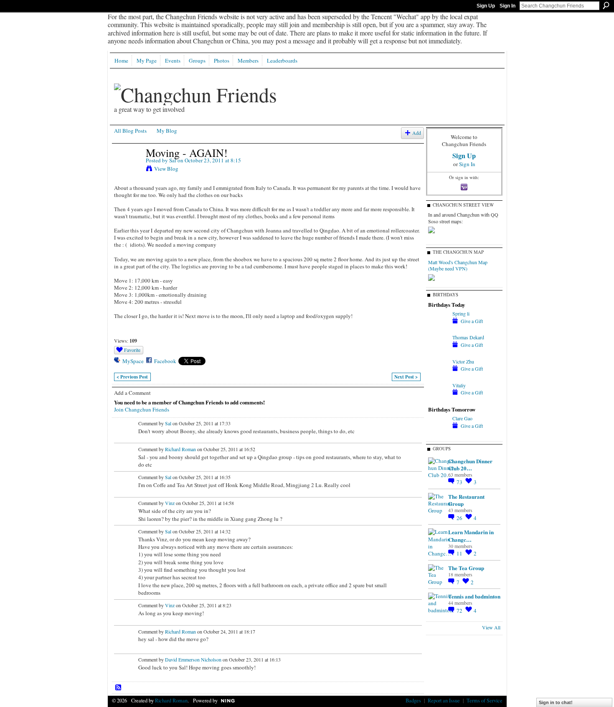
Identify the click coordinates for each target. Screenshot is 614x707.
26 (460, 518)
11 (460, 553)
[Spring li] (438, 328)
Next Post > (406, 377)
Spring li (460, 313)
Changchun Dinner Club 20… (470, 464)
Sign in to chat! (556, 702)
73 (460, 482)
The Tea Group (466, 568)
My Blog (167, 130)
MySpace (133, 361)
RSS (118, 688)
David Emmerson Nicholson (193, 659)
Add (416, 133)
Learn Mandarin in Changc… (471, 535)
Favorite (132, 349)
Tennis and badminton (474, 596)
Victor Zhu (463, 361)
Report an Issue (444, 700)
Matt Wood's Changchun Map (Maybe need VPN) (457, 265)
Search (606, 5)
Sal (172, 160)
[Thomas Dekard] (438, 352)
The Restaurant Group (466, 500)
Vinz (170, 503)
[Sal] (127, 170)
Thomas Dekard (468, 337)
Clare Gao (462, 418)
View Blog (166, 168)
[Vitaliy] (438, 400)
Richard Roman (180, 449)
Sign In (507, 6)
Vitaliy (459, 385)
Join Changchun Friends (141, 409)
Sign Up (486, 6)
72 (460, 610)
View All (491, 627)
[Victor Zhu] (438, 376)
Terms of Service (484, 700)
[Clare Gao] (438, 433)
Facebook (165, 361)
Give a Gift (472, 321)
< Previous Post (132, 377)
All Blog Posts (130, 130)
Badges (413, 700)
